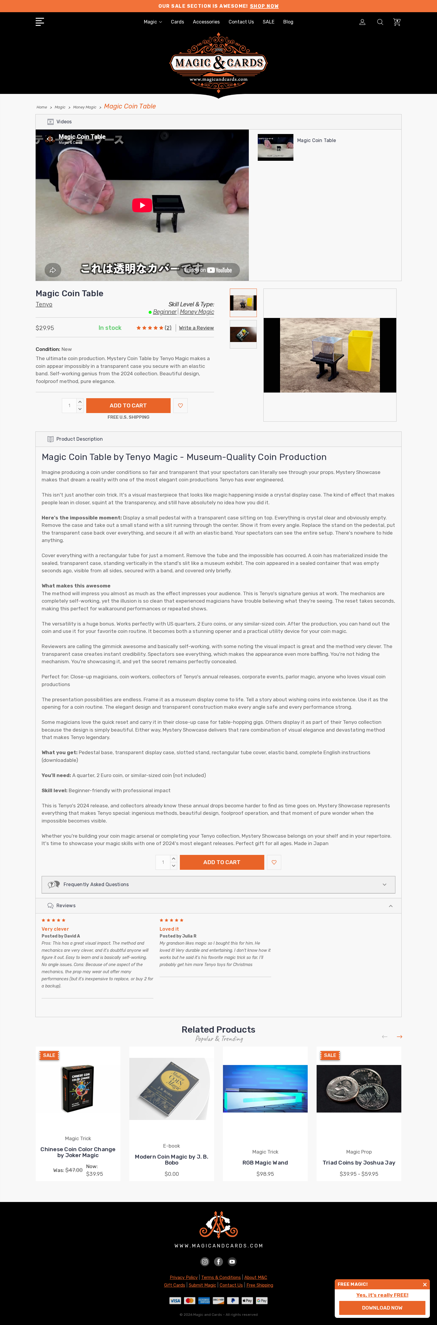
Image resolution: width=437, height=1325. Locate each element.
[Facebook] (218, 1261)
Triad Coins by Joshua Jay (359, 1162)
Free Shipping (259, 1285)
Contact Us (241, 22)
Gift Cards (174, 1285)
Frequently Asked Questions (94, 884)
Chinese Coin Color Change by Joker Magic (77, 1152)
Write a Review (196, 328)
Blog (288, 22)
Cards (177, 22)
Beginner (165, 311)
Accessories (206, 22)
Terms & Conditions (221, 1277)
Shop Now (264, 6)
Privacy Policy (184, 1277)
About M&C (255, 1277)
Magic (150, 22)
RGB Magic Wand (265, 1162)
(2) (168, 328)
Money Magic (197, 311)
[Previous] (385, 1037)
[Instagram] (204, 1261)
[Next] (400, 1037)
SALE (268, 22)
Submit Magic (202, 1285)
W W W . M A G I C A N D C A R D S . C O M (218, 1246)
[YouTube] (232, 1261)
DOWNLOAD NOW (382, 1308)
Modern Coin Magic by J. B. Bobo (171, 1159)
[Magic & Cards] (218, 71)
